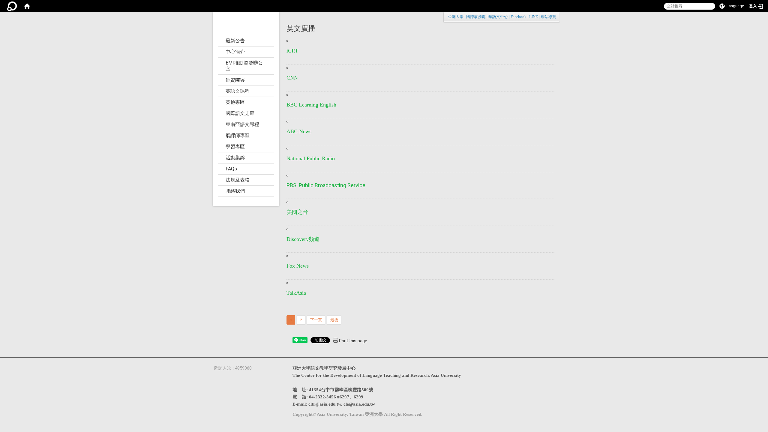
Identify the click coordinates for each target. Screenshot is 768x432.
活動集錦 (235, 157)
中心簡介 (235, 52)
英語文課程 (238, 91)
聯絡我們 (235, 191)
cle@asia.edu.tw (359, 404)
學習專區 (235, 146)
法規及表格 (238, 180)
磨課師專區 (238, 135)
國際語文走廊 (240, 113)
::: (553, 16)
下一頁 (316, 320)
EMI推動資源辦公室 (244, 66)
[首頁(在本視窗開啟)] (27, 6)
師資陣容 (235, 80)
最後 (334, 320)
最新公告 (235, 41)
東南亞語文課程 (242, 124)
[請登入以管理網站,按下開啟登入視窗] (12, 6)
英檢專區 (235, 102)
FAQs (231, 169)
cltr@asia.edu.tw (324, 404)
